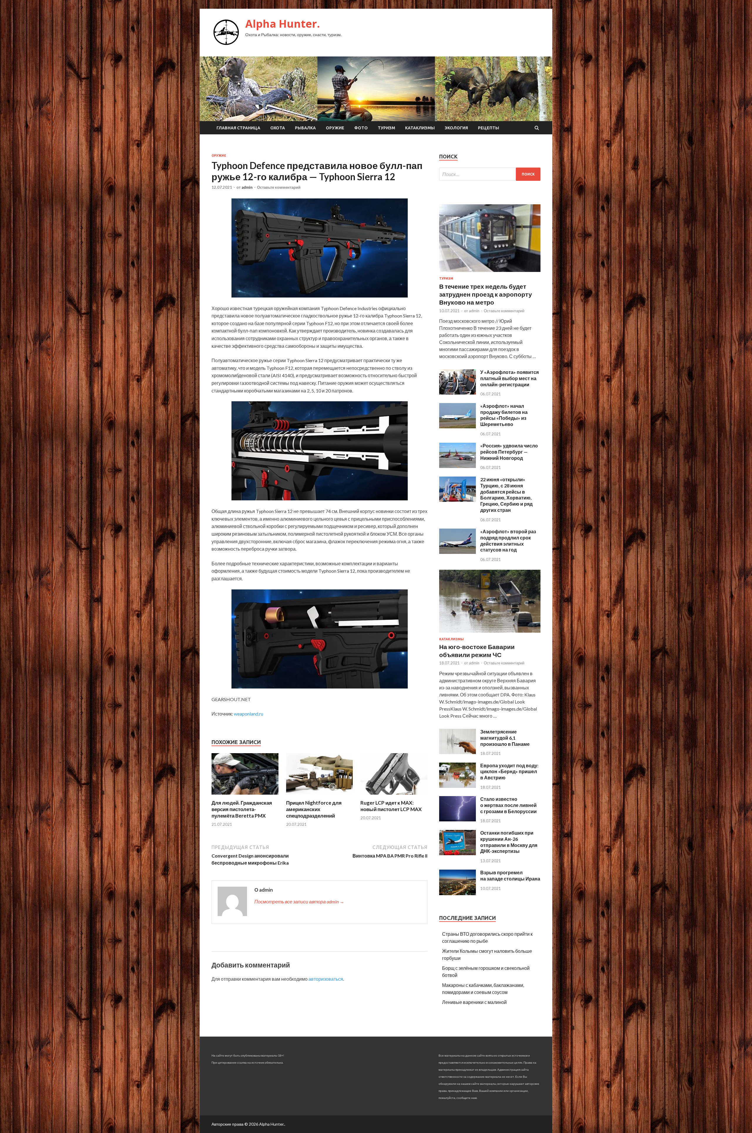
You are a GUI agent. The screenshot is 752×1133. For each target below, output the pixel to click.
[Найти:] (489, 174)
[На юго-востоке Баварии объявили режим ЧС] (489, 633)
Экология (456, 128)
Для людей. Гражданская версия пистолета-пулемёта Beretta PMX (242, 809)
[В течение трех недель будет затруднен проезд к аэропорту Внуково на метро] (489, 273)
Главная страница (238, 128)
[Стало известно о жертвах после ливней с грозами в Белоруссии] (457, 819)
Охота (277, 128)
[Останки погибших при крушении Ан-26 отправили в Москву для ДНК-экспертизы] (457, 853)
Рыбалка (305, 128)
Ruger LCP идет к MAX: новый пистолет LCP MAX (391, 806)
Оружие (335, 128)
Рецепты (488, 128)
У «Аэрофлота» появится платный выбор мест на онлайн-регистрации (509, 378)
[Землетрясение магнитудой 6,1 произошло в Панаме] (457, 752)
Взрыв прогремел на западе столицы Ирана (510, 875)
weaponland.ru (248, 713)
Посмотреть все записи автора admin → (299, 901)
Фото (361, 128)
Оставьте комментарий (279, 187)
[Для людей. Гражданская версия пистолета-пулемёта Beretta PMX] (245, 796)
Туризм (386, 128)
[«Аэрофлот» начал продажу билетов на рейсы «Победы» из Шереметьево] (457, 426)
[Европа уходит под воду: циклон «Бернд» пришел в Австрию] (457, 786)
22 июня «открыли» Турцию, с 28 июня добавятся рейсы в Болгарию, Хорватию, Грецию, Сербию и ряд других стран (506, 495)
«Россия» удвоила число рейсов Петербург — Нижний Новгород (509, 452)
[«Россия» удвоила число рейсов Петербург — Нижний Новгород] (457, 466)
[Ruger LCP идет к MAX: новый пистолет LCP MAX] (393, 796)
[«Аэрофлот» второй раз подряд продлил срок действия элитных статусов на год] (457, 552)
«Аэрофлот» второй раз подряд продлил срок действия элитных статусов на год (508, 540)
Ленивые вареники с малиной (474, 1002)
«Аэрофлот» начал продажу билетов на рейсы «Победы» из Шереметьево (504, 415)
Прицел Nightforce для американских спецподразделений (314, 809)
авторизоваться (325, 979)
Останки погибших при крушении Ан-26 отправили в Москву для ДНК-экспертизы (508, 842)
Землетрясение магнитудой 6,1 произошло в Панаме (505, 738)
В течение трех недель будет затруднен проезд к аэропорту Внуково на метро (485, 294)
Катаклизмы (420, 128)
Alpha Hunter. (282, 23)
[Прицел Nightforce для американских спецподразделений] (319, 796)
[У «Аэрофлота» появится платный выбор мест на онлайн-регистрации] (457, 392)
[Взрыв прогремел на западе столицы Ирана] (457, 893)
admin (247, 187)
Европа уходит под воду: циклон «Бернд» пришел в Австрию (509, 772)
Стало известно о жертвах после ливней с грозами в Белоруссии (508, 805)
